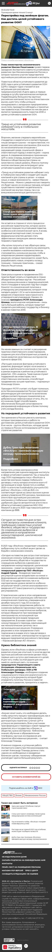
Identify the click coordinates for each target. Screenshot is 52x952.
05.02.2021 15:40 (7, 10)
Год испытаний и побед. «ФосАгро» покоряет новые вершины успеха (29, 822)
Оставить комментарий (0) (26, 777)
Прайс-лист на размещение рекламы (21, 867)
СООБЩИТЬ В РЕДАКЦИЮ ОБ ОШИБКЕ (20, 874)
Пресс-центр (31, 870)
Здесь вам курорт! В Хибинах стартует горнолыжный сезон (26, 807)
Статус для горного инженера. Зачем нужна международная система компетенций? (28, 815)
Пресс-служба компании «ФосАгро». (17, 60)
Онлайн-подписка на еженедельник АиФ (23, 860)
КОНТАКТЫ (7, 863)
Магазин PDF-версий (12, 870)
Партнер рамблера (23, 940)
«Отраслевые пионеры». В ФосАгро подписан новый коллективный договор (20, 330)
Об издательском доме (14, 857)
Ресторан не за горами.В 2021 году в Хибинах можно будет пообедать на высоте (29, 830)
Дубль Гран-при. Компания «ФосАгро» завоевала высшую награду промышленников (23, 450)
